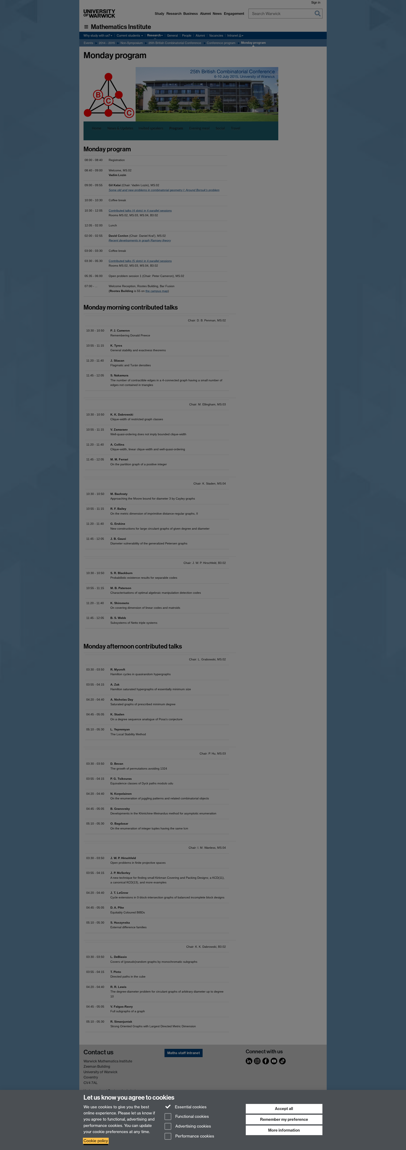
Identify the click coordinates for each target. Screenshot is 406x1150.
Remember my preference (284, 1119)
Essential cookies (190, 1107)
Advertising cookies (192, 1126)
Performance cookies (194, 1136)
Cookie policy (96, 1140)
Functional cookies (191, 1116)
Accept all (284, 1108)
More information (284, 1130)
